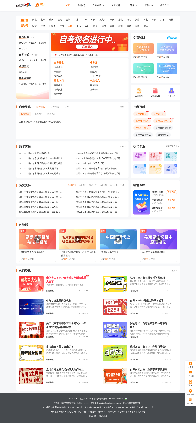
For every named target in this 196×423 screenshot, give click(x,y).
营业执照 (46, 407)
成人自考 (141, 412)
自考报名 (131, 412)
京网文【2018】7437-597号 (141, 407)
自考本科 (102, 412)
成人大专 (72, 412)
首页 (67, 5)
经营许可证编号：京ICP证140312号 (67, 407)
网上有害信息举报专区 (133, 403)
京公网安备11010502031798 (116, 407)
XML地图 (103, 416)
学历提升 (92, 412)
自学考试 (121, 412)
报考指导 (81, 5)
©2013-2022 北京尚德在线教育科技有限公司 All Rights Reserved (96, 399)
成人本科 (82, 412)
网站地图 (92, 416)
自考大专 (112, 412)
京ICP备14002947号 (93, 407)
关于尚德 (164, 5)
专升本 (63, 412)
